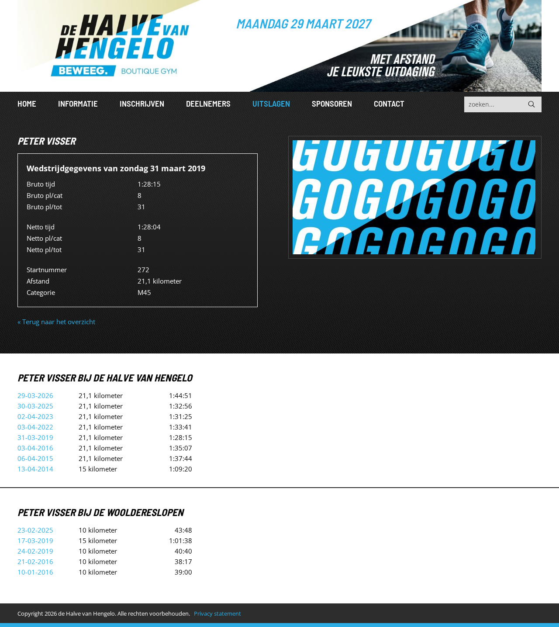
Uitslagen (271, 103)
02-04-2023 (35, 416)
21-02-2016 (35, 561)
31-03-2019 (35, 437)
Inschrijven (142, 103)
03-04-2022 (35, 427)
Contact (389, 103)
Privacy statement (217, 613)
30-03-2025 (35, 406)
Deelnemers (208, 103)
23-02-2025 (35, 530)
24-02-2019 (35, 551)
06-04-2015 (35, 458)
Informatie (78, 103)
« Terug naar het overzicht (56, 321)
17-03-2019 (35, 540)
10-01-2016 (35, 572)
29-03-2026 (35, 395)
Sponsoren (332, 103)
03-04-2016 (35, 447)
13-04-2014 (35, 468)
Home (26, 103)
